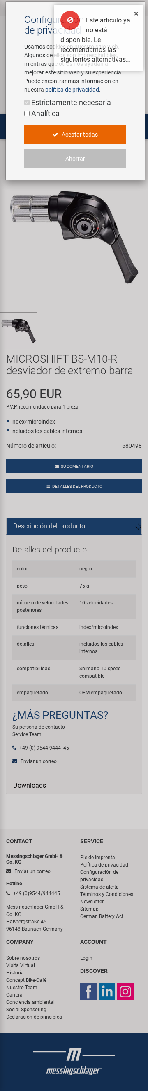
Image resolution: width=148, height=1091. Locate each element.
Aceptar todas (79, 134)
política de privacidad (72, 89)
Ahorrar (75, 158)
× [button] (136, 13)
